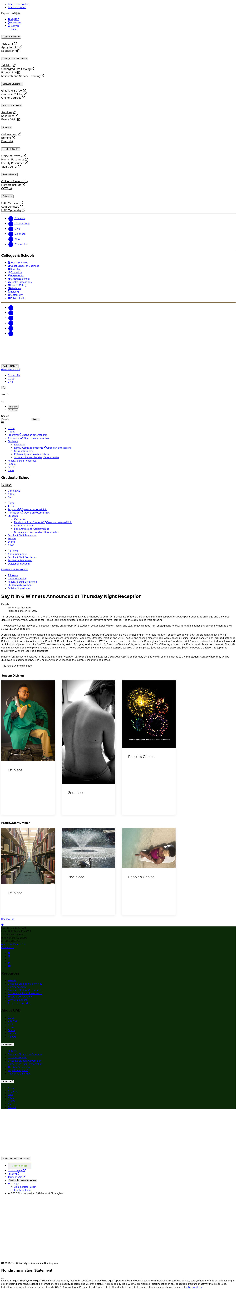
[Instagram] (11, 318)
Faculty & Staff (10, 149)
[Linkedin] (11, 333)
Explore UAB (9, 366)
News (11, 470)
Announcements (17, 554)
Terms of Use (16, 1177)
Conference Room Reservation (25, 993)
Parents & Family (11, 105)
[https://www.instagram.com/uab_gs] (9, 956)
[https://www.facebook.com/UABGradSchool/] (9, 953)
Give (10, 381)
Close (6, 485)
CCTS (6, 188)
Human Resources (12, 159)
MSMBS (12, 980)
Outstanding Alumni (19, 563)
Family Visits (9, 119)
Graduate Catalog (12, 94)
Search (5, 416)
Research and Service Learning (20, 76)
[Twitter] (11, 312)
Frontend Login (22, 1190)
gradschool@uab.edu (13, 944)
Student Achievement (20, 560)
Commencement (17, 987)
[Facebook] (11, 307)
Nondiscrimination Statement (16, 1158)
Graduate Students (12, 84)
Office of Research (13, 181)
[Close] (18, 13)
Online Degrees (11, 97)
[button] (118, 569)
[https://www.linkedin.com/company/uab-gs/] (9, 963)
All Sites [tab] (13, 410)
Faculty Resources (12, 163)
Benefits (6, 137)
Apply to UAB (9, 47)
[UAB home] (118, 363)
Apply (11, 378)
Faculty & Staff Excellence (22, 557)
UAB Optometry (11, 210)
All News (13, 550)
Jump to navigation (18, 4)
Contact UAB (17, 1170)
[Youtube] (11, 323)
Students (13, 441)
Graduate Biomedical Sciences (25, 983)
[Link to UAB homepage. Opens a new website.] (29, 1116)
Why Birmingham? (18, 1000)
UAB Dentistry (10, 206)
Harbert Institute (11, 185)
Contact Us (14, 375)
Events (6, 141)
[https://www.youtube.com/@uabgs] (9, 966)
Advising (6, 65)
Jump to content (17, 7)
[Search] (3, 387)
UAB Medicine (10, 203)
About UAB (8, 1081)
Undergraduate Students (14, 58)
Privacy (13, 1173)
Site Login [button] (13, 1183)
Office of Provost (11, 156)
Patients (7, 196)
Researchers (9, 174)
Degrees (12, 1020)
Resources (7, 116)
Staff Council (9, 166)
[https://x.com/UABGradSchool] (9, 959)
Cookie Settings (19, 1166)
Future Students (10, 37)
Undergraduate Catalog (16, 69)
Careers (12, 1033)
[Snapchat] (11, 328)
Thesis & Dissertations (20, 996)
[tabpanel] (118, 417)
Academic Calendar (19, 1003)
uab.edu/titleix (194, 1287)
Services (6, 112)
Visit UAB (7, 43)
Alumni (6, 127)
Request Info (9, 50)
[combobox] (16, 419)
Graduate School (11, 90)
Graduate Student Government (25, 990)
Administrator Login (25, 1186)
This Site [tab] (13, 407)
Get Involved (9, 134)
